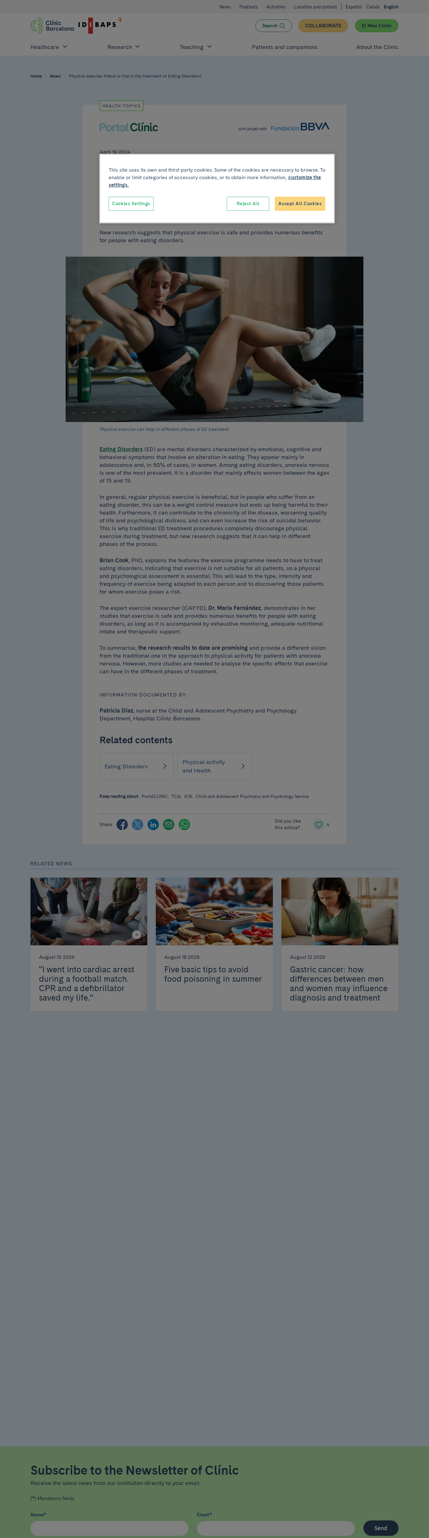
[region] (217, 188)
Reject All (248, 203)
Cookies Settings (131, 203)
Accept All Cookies (300, 203)
